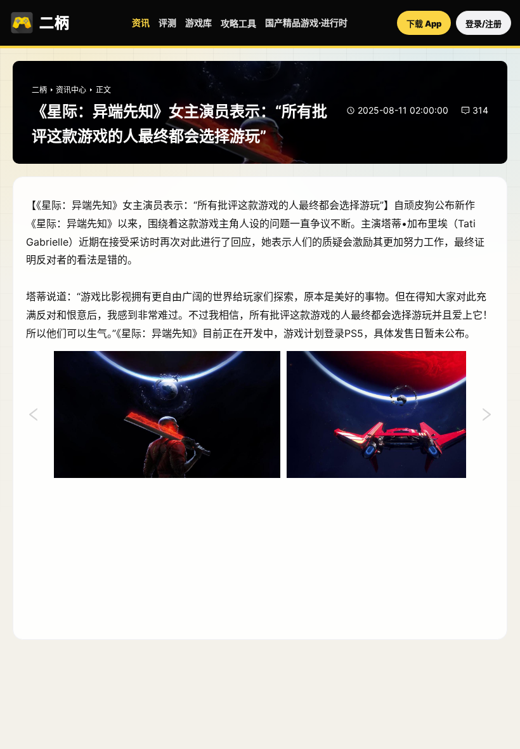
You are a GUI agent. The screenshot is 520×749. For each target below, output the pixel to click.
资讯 (141, 22)
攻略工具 (238, 23)
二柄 (39, 90)
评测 (167, 22)
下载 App (423, 23)
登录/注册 (483, 23)
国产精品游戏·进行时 (306, 22)
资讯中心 (71, 90)
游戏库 (198, 22)
